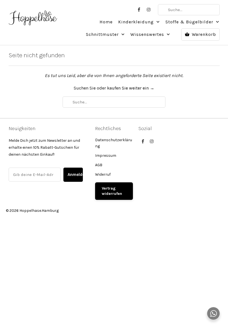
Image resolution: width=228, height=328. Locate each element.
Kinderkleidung (136, 21)
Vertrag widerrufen (112, 191)
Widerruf (103, 174)
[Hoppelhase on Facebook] (139, 9)
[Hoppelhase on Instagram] (149, 9)
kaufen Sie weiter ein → (130, 88)
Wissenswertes (147, 34)
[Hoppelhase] (33, 14)
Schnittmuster (103, 34)
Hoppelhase (30, 210)
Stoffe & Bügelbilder (190, 21)
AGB (98, 165)
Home (106, 21)
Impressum (105, 155)
